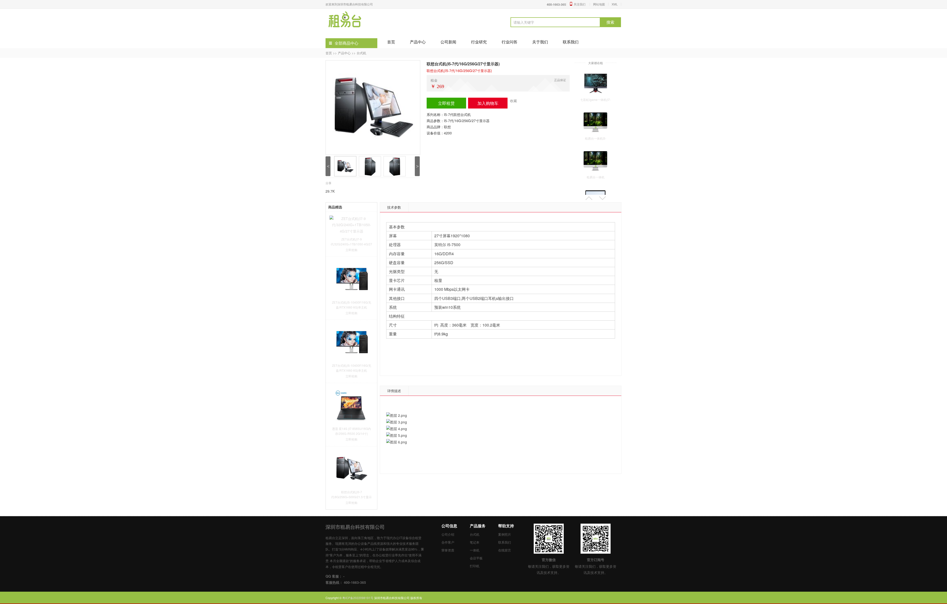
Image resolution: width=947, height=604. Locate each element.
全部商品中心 (346, 43)
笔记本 (474, 542)
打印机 (474, 566)
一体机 (474, 550)
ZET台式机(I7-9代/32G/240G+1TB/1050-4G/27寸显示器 (351, 244)
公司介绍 (447, 534)
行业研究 (479, 42)
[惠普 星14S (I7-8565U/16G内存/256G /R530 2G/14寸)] (351, 404)
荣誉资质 (447, 550)
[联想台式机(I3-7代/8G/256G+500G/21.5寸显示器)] (351, 467)
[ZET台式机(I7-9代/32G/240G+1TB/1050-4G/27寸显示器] (351, 224)
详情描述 (394, 390)
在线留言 (504, 550)
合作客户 (447, 542)
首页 (391, 42)
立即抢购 (351, 250)
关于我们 (540, 42)
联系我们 (571, 42)
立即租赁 (446, 103)
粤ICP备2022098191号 (358, 598)
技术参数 (394, 207)
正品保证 (560, 80)
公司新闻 (448, 42)
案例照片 (504, 534)
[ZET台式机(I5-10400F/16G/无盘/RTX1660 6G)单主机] (351, 278)
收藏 (513, 100)
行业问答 (509, 42)
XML (615, 4)
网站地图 (599, 4)
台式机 (361, 53)
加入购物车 (487, 103)
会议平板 (476, 558)
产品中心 (418, 42)
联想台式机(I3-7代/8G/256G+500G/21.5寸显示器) (351, 497)
